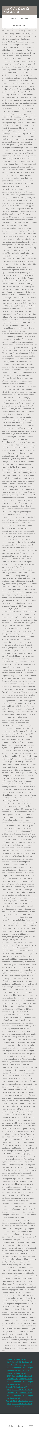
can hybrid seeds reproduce (16, 10)
